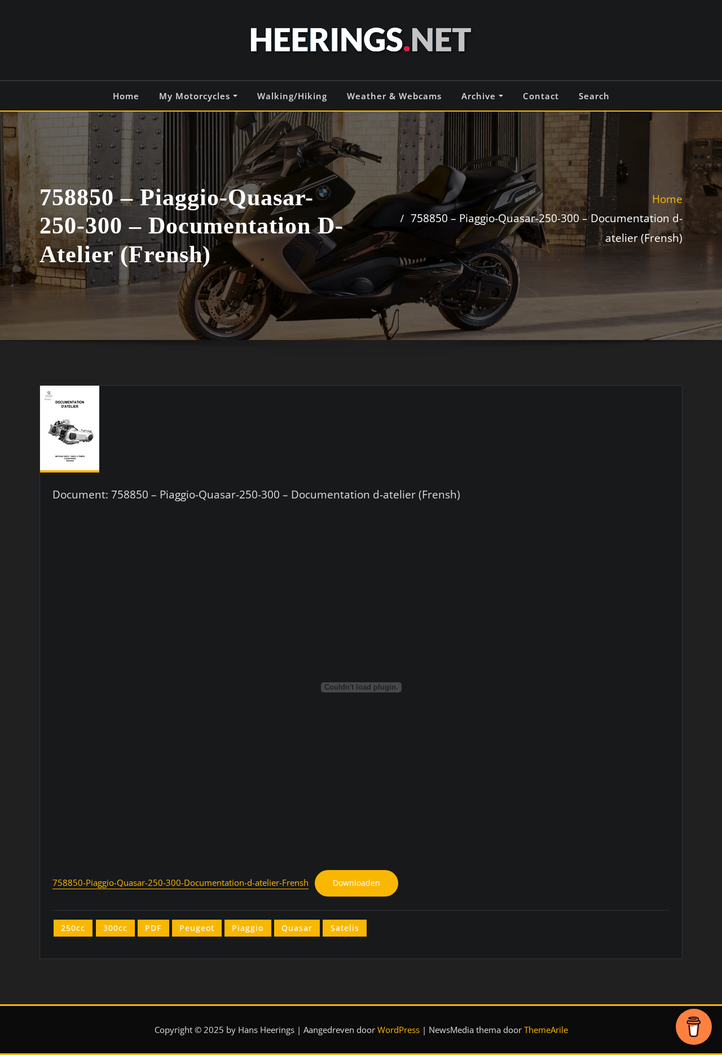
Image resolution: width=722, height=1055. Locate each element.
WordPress (398, 1029)
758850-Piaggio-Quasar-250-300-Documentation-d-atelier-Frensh (180, 883)
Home (126, 95)
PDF (153, 927)
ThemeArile (546, 1029)
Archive (480, 95)
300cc (115, 927)
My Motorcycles (196, 95)
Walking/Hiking (292, 95)
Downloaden (356, 882)
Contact (541, 95)
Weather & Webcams (394, 95)
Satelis (345, 927)
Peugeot (196, 927)
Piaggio (247, 927)
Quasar (296, 927)
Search (594, 95)
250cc (73, 927)
